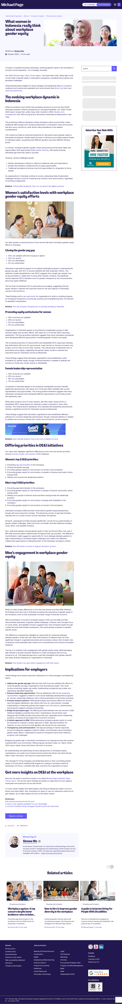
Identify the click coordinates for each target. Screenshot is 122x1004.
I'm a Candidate (89, 5)
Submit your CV (93, 962)
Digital (36, 957)
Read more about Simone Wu (51, 853)
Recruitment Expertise (13, 16)
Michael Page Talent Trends (24, 76)
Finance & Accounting (41, 966)
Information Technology (42, 974)
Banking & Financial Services (44, 951)
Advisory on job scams (13, 957)
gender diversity (42, 150)
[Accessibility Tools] (115, 4)
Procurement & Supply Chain (70, 963)
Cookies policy (10, 951)
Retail (62, 968)
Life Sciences (65, 954)
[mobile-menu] (119, 4)
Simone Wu (10, 825)
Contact (91, 953)
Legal (62, 951)
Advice (26, 16)
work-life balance (52, 706)
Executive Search (40, 963)
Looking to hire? (94, 959)
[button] (113, 68)
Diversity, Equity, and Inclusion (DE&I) (26, 454)
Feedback (91, 956)
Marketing (63, 957)
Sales (62, 971)
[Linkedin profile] (39, 842)
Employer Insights (37, 16)
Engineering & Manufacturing (44, 960)
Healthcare (38, 968)
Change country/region (13, 966)
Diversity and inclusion (54, 16)
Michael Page (88, 927)
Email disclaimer (11, 954)
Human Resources (40, 971)
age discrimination (23, 465)
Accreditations (93, 980)
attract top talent (61, 88)
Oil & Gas (63, 960)
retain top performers (13, 91)
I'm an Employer (104, 5)
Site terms (8, 963)
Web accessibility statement (15, 960)
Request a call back (16, 816)
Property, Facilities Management (71, 966)
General (8, 945)
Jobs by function (40, 945)
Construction (38, 954)
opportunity (30, 296)
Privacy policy (10, 949)
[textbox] (99, 68)
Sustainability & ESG (67, 974)
